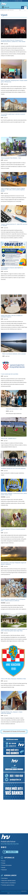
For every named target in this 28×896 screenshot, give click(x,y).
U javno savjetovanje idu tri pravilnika (9, 374)
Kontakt (17, 0)
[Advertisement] (14, 131)
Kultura (7, 411)
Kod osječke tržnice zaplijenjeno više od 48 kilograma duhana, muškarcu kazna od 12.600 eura (13, 600)
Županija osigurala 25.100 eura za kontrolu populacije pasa (13, 530)
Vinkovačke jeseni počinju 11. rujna (14, 409)
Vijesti (2, 43)
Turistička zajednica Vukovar (8, 885)
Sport (2, 440)
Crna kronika (3, 602)
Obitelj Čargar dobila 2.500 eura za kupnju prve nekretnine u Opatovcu (12, 316)
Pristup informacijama (7, 865)
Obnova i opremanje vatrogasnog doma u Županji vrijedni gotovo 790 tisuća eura (14, 81)
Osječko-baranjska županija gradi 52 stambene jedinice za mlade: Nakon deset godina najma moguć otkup (14, 630)
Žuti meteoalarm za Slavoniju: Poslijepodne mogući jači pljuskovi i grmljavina (13, 563)
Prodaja (21, 0)
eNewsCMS (23, 891)
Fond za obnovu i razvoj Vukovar (9, 883)
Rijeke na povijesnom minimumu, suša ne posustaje (14, 353)
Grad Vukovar (5, 878)
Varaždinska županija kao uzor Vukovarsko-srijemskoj (13, 468)
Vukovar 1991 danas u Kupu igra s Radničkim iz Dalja (13, 678)
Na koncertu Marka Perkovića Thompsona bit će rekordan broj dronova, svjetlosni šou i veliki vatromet (13, 41)
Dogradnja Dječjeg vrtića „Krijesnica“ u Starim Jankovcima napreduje (11, 712)
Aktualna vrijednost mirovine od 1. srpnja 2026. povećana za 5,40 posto (14, 225)
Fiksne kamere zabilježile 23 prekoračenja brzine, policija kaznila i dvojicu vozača (14, 494)
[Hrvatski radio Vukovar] (3, 3)
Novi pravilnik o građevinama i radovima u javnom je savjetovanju (13, 114)
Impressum (4, 870)
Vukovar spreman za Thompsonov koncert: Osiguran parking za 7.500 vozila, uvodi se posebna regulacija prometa (13, 190)
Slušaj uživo (12, 852)
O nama (3, 861)
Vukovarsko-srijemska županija (9, 880)
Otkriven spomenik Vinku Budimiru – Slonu (11, 158)
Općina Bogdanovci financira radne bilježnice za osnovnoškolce (12, 268)
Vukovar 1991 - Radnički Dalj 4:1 (8, 438)
